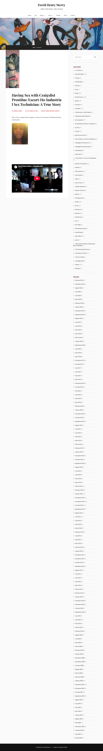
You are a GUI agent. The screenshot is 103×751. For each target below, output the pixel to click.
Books (41, 15)
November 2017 (79, 360)
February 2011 (79, 593)
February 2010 (79, 631)
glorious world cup (80, 135)
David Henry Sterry (51, 5)
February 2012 (79, 547)
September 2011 (79, 566)
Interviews (78, 154)
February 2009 (79, 650)
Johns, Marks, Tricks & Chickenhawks (85, 158)
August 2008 (78, 669)
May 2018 (78, 352)
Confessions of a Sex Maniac (83, 112)
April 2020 (78, 299)
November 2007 (79, 688)
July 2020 (78, 291)
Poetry (77, 202)
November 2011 (79, 558)
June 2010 (78, 619)
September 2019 (79, 314)
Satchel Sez (78, 217)
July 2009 (78, 638)
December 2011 (79, 555)
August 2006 (78, 719)
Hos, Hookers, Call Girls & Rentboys (85, 139)
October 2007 (79, 692)
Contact (72, 15)
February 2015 (79, 448)
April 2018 (78, 356)
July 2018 (78, 349)
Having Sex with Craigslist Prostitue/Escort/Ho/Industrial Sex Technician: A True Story (36, 100)
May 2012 (78, 539)
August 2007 (78, 699)
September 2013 (79, 509)
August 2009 (78, 635)
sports (77, 240)
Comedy (77, 108)
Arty (76, 89)
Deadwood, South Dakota (82, 116)
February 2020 (79, 303)
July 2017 (78, 368)
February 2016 (79, 406)
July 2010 (78, 616)
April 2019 (78, 333)
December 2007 (79, 684)
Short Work (78, 236)
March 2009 (78, 646)
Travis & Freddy (79, 257)
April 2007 (78, 711)
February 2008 (79, 677)
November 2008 (79, 661)
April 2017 (78, 379)
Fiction (77, 131)
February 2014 (79, 490)
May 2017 (78, 375)
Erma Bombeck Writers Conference (85, 123)
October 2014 (79, 459)
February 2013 (79, 532)
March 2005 (78, 738)
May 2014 (78, 478)
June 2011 (78, 577)
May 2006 (78, 722)
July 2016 (78, 391)
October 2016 (79, 387)
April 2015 (78, 440)
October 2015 (79, 417)
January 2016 (79, 410)
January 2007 (79, 715)
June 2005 (78, 734)
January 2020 (79, 307)
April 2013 (78, 524)
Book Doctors (79, 97)
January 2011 (79, 597)
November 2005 (79, 726)
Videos (57, 111)
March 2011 (78, 589)
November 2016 (79, 383)
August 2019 (78, 318)
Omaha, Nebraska (80, 186)
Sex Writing (78, 232)
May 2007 (78, 707)
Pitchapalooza (79, 198)
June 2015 (78, 433)
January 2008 (79, 680)
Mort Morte (78, 175)
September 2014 (79, 463)
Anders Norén (63, 747)
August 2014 (78, 467)
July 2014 (78, 471)
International (78, 150)
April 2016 (78, 402)
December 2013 (79, 497)
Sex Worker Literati (80, 228)
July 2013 (78, 516)
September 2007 (79, 696)
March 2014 (78, 486)
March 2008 (78, 673)
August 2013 (78, 513)
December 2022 (79, 284)
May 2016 (78, 398)
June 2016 (78, 394)
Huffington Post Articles (82, 142)
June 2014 (78, 474)
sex (76, 221)
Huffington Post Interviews (82, 146)
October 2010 (79, 608)
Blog (44, 111)
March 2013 (78, 528)
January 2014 (79, 493)
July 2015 (78, 429)
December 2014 (79, 455)
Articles (77, 85)
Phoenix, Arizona (80, 190)
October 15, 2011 (32, 111)
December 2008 (79, 658)
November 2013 (79, 501)
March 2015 (78, 444)
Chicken (77, 104)
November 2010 (79, 604)
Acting (77, 78)
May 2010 (78, 623)
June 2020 (78, 295)
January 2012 (79, 551)
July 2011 (78, 574)
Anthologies (78, 81)
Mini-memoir (50, 111)
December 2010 (79, 600)
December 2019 (79, 310)
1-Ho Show (78, 70)
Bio (36, 15)
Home (29, 15)
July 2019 (78, 322)
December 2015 (79, 413)
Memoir (77, 167)
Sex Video (78, 224)
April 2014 (78, 482)
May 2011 (78, 581)
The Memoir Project (81, 253)
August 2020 (78, 288)
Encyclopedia (79, 120)
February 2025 (79, 280)
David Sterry (18, 111)
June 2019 (78, 326)
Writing (77, 268)
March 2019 (78, 337)
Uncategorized (79, 261)
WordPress (46, 747)
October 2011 (79, 562)
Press (49, 15)
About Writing (79, 74)
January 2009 (79, 654)
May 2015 (78, 436)
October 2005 (79, 730)
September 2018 (79, 345)
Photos (58, 15)
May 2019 (78, 330)
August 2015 (78, 425)
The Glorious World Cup (82, 249)
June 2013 (78, 520)
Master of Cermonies (81, 163)
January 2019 (79, 341)
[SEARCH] (95, 57)
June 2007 (78, 703)
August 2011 (78, 570)
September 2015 (79, 421)
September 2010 (79, 612)
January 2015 (79, 452)
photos (77, 194)
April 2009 (78, 642)
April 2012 (78, 543)
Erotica (77, 127)
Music (77, 179)
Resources (78, 209)
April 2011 (78, 585)
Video (65, 15)
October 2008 (79, 665)
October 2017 (79, 364)
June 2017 (78, 371)
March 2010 (78, 627)
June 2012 (78, 535)
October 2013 (79, 505)
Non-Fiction (78, 182)
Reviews (77, 213)
